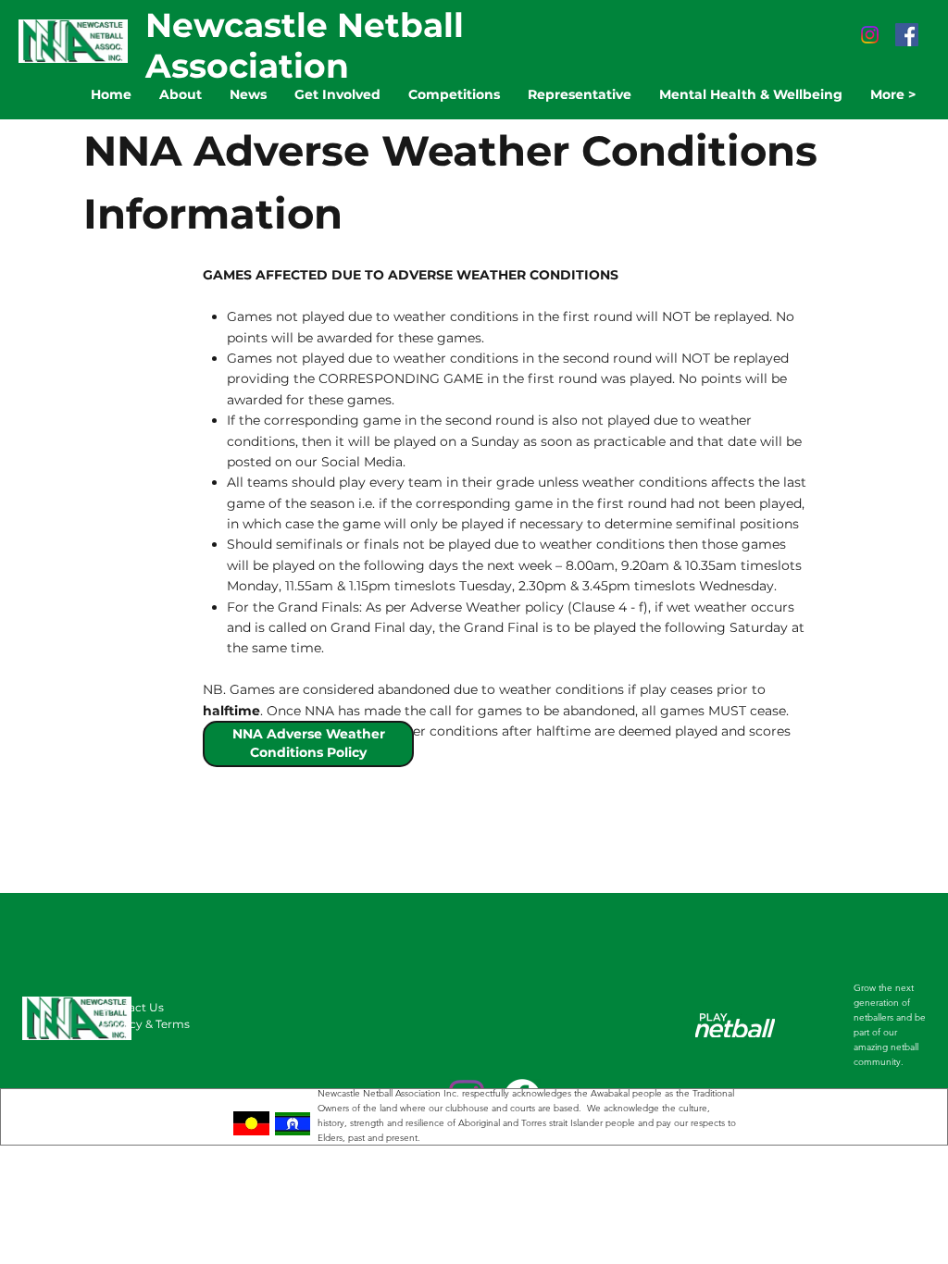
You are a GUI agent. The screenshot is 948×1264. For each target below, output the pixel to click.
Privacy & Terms (145, 1024)
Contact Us (132, 1007)
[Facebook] (906, 34)
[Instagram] (869, 34)
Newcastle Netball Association (304, 45)
